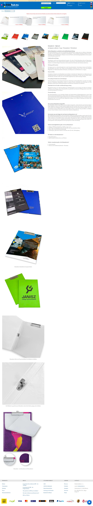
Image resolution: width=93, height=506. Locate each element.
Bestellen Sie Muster (48, 492)
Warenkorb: (83, 3)
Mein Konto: (72, 3)
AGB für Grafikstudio (48, 486)
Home (3, 11)
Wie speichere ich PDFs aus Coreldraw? (30, 490)
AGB (44, 483)
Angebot (46, 7)
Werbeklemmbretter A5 (60, 17)
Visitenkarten (4, 486)
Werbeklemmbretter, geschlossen (37, 18)
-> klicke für (19, 24)
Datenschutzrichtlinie (48, 488)
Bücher (3, 483)
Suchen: (54, 3)
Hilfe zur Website (26, 495)
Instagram (66, 488)
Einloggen (70, 5)
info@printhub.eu (81, 486)
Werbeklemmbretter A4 (14, 17)
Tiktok (65, 492)
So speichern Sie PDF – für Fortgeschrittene (28, 488)
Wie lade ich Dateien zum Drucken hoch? (31, 493)
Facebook (66, 490)
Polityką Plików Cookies (55, 0)
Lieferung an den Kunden (49, 490)
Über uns (66, 483)
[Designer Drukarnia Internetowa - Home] (10, 5)
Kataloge (4, 488)
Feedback (66, 486)
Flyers (3, 490)
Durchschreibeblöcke (6, 492)
